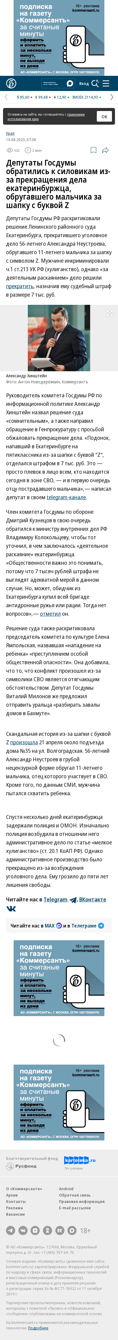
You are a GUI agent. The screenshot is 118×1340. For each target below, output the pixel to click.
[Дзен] (35, 1230)
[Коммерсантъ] (11, 83)
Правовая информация (82, 1201)
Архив (12, 1195)
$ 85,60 (23, 97)
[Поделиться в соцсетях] (105, 150)
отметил (50, 613)
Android (66, 1188)
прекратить (20, 286)
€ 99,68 (41, 97)
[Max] (72, 1230)
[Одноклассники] (47, 1230)
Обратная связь (74, 1195)
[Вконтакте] (23, 1230)
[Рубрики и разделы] (105, 83)
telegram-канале (66, 497)
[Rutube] (59, 1230)
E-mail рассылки (75, 1207)
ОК (104, 116)
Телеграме (84, 926)
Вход (84, 83)
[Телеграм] (10, 1230)
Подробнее (38, 1328)
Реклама (14, 1207)
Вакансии (15, 1214)
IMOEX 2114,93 (85, 97)
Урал (10, 133)
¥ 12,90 (60, 97)
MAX (49, 926)
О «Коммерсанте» (24, 1188)
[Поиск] (95, 83)
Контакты (16, 1201)
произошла (24, 742)
